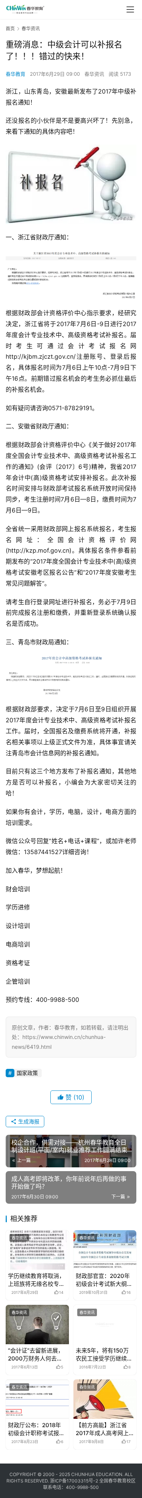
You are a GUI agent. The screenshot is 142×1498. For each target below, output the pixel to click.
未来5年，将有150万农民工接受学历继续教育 (104, 1354)
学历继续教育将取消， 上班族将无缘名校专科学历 (36, 1280)
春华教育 (15, 74)
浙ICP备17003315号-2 (74, 1481)
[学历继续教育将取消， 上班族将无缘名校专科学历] (37, 1250)
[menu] (130, 9)
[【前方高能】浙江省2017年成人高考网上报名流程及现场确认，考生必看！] (105, 1399)
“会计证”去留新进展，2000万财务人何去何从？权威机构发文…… (36, 1354)
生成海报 (28, 1121)
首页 (10, 28)
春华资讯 (94, 74)
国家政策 (27, 1073)
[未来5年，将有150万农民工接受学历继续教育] (105, 1324)
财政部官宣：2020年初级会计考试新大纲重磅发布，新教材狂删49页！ (104, 1280)
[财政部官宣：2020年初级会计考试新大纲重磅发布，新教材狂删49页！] (105, 1250)
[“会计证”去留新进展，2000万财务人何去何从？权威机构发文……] (37, 1324)
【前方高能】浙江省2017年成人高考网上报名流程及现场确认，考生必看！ (104, 1429)
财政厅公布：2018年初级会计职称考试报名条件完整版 (36, 1429)
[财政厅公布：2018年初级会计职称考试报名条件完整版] (37, 1399)
